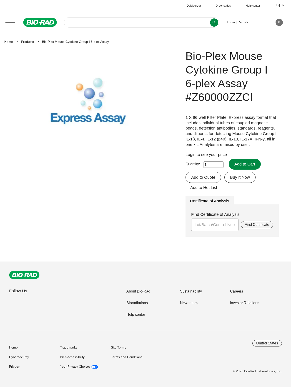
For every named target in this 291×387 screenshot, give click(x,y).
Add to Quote (203, 177)
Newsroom (189, 303)
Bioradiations (137, 303)
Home (8, 41)
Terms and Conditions (126, 357)
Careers (236, 291)
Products (27, 41)
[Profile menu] (259, 22)
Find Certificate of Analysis (215, 214)
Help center (135, 314)
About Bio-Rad (138, 291)
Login (191, 154)
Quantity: (193, 164)
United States (267, 343)
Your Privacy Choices (75, 366)
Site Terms (118, 347)
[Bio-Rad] (24, 275)
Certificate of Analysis (209, 201)
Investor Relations (244, 303)
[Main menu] (10, 21)
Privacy (14, 366)
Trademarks (68, 347)
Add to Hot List (203, 187)
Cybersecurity (19, 357)
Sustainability (191, 291)
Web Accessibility (72, 357)
